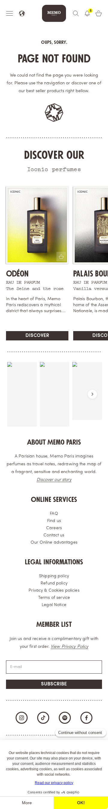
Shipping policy (54, 576)
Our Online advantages (54, 542)
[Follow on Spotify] (65, 718)
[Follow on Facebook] (86, 718)
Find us (54, 521)
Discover (37, 336)
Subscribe (54, 684)
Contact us (54, 535)
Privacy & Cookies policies (53, 590)
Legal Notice (54, 605)
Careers (54, 528)
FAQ (54, 514)
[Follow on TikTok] (43, 718)
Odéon (17, 274)
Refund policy (54, 583)
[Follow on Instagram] (22, 718)
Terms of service (54, 598)
